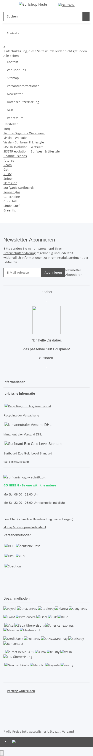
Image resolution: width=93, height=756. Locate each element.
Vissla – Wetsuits (15, 138)
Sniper (8, 178)
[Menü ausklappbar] (8, 5)
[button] (82, 5)
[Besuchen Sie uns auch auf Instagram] (6, 713)
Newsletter (15, 94)
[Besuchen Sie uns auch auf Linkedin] (6, 723)
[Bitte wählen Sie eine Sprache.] (67, 5)
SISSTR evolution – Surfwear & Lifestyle (31, 151)
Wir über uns (16, 70)
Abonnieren (53, 272)
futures (8, 160)
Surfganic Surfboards (18, 188)
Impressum (15, 118)
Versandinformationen (23, 86)
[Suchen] (86, 16)
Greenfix (9, 210)
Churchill (10, 201)
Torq (6, 129)
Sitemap (13, 78)
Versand (68, 731)
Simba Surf (11, 206)
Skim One (10, 183)
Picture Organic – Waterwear (24, 133)
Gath (6, 169)
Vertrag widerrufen (21, 691)
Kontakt (12, 62)
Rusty (7, 174)
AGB (10, 110)
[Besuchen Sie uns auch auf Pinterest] (6, 708)
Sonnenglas (11, 192)
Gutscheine (11, 197)
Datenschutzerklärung (23, 102)
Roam (7, 165)
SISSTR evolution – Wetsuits (23, 147)
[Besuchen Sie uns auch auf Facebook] (6, 698)
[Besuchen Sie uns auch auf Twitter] (6, 703)
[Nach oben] (1, 753)
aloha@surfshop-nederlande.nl (24, 527)
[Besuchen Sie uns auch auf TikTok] (6, 718)
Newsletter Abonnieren (73, 272)
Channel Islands (15, 156)
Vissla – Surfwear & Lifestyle (23, 142)
